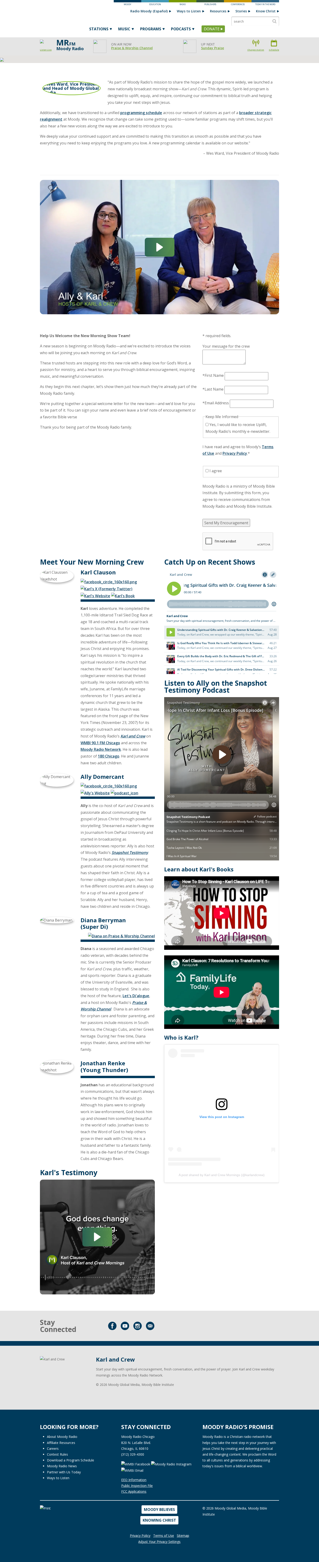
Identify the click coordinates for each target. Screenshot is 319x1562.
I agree (215, 470)
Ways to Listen (189, 11)
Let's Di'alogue (136, 995)
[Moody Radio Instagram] (171, 1463)
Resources (218, 11)
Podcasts (181, 28)
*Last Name (212, 389)
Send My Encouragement (226, 522)
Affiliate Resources (61, 1442)
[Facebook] (112, 1326)
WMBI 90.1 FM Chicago (100, 742)
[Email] (150, 1326)
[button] (159, 247)
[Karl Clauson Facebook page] (109, 581)
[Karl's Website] (95, 595)
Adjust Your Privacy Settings (159, 1541)
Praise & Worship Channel (132, 48)
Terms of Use (163, 1535)
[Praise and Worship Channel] (121, 935)
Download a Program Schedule (70, 1460)
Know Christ (266, 11)
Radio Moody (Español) (149, 11)
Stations (98, 28)
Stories (241, 11)
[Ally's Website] (95, 792)
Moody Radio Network (101, 749)
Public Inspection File (137, 1485)
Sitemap (183, 1535)
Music (124, 28)
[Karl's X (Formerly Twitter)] (106, 588)
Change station (255, 49)
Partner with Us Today (64, 1472)
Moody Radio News (62, 1466)
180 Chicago (108, 756)
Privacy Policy (235, 453)
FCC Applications (133, 1491)
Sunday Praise (212, 48)
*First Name (213, 375)
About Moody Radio (62, 1436)
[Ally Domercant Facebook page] (109, 785)
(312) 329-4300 (132, 1454)
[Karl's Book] (123, 595)
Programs (150, 28)
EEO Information (133, 1480)
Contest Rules (57, 1454)
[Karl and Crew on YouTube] (125, 1326)
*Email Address (215, 402)
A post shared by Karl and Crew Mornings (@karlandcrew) (222, 1175)
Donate (212, 28)
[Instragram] (137, 1326)
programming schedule (141, 112)
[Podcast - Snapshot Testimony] (124, 792)
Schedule (274, 49)
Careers (53, 1448)
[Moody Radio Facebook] (135, 1463)
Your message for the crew (226, 346)
